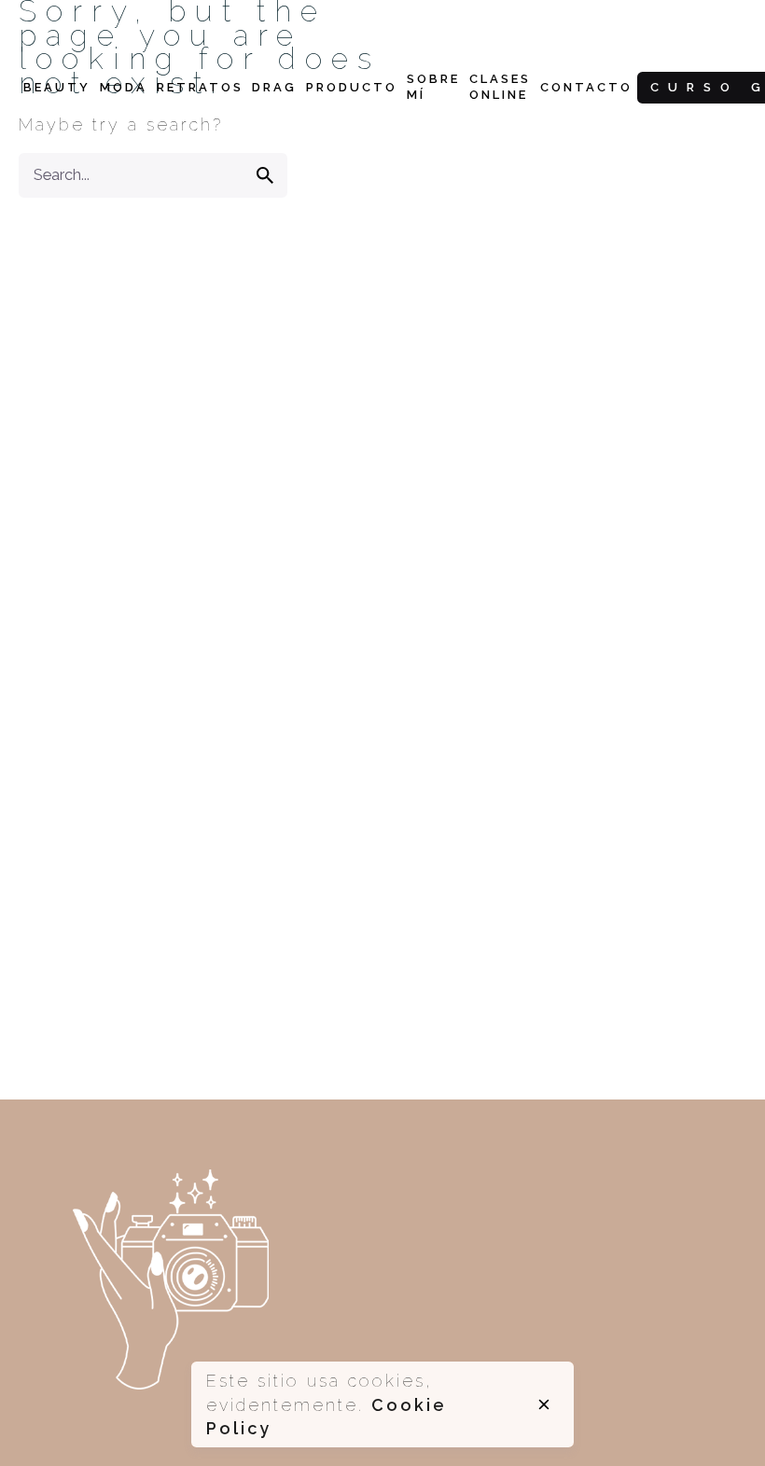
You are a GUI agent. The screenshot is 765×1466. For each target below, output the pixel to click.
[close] (544, 1404)
